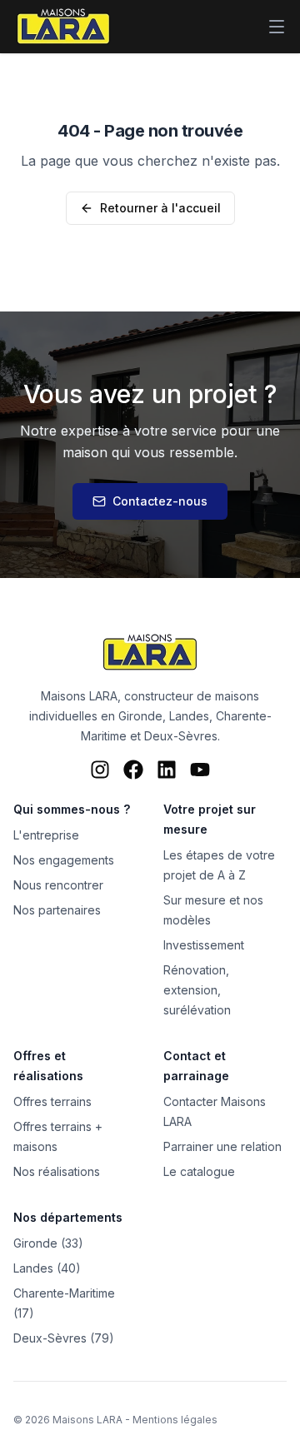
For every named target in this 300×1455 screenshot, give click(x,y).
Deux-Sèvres (181, 736)
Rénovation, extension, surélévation (197, 990)
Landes (189, 716)
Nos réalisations (56, 1171)
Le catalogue (199, 1171)
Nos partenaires (57, 910)
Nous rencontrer (58, 885)
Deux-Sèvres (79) (63, 1338)
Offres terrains (52, 1101)
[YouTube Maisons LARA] (200, 770)
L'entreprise (46, 835)
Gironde (140, 716)
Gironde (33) (48, 1243)
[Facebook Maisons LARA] (133, 770)
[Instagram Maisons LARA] (100, 770)
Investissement (203, 945)
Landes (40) (47, 1268)
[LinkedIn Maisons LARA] (167, 770)
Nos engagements (63, 860)
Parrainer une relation (222, 1146)
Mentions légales (175, 1419)
